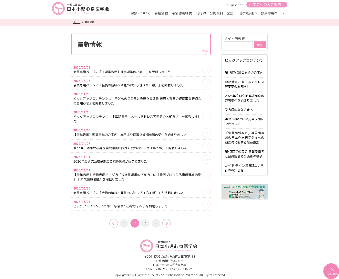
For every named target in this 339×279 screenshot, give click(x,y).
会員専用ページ (272, 13)
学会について (141, 13)
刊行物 (201, 13)
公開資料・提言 (221, 13)
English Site (236, 5)
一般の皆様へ (247, 13)
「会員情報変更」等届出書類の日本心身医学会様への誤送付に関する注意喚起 (244, 138)
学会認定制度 (182, 13)
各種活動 (161, 13)
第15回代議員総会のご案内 (244, 72)
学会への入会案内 (267, 4)
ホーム (76, 22)
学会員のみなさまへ (239, 110)
